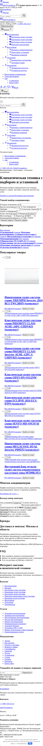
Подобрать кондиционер (24, 196)
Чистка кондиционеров (14, 620)
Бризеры (8, 588)
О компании (14, 81)
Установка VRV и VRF (14, 628)
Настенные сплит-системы (15, 590)
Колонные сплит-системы (15, 598)
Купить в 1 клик (28, 309)
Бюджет (19, 216)
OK (30, 743)
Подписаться (27, 672)
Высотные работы (29, 505)
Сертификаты (10, 649)
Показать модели (7, 220)
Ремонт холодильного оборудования (19, 630)
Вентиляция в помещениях (15, 74)
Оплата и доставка (12, 645)
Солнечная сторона (29, 209)
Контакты (8, 661)
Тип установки (6, 503)
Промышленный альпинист (15, 624)
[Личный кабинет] (1, 88)
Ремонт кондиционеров (14, 622)
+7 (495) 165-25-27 (24, 24)
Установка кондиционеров (15, 613)
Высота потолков (7, 207)
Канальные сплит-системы (15, 592)
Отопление (9, 602)
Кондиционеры (11, 586)
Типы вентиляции (12, 76)
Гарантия (8, 651)
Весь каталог (5, 230)
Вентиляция (9, 600)
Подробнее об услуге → (9, 494)
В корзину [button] (17, 309)
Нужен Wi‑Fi (5, 214)
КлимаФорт (4, 689)
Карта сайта (13, 83)
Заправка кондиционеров (14, 615)
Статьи (7, 657)
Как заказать (9, 643)
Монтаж (3, 216)
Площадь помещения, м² (9, 205)
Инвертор (23, 214)
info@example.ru (20, 168)
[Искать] (24, 16)
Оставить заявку (30, 508)
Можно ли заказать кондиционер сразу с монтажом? (22, 558)
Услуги (7, 653)
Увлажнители (10, 604)
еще (6, 78)
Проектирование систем (14, 632)
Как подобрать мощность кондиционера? (18, 556)
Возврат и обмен (11, 647)
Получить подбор (21, 220)
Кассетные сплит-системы (15, 594)
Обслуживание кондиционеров (17, 618)
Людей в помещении (8, 211)
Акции (7, 641)
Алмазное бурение (12, 626)
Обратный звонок (7, 26)
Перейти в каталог (7, 196)
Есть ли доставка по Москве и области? (17, 560)
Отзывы (8, 659)
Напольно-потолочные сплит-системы (20, 596)
